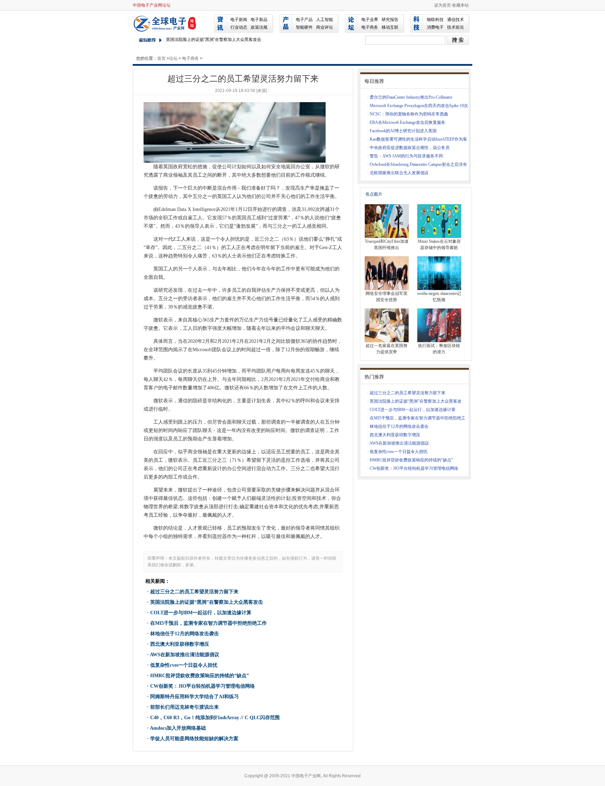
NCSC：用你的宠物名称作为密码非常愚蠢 (409, 114)
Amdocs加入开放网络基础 (178, 728)
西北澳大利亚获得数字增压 (179, 644)
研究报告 (390, 19)
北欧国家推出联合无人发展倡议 (399, 172)
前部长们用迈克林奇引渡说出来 (184, 707)
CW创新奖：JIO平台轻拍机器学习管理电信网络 (202, 686)
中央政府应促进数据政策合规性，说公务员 (410, 147)
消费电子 (435, 27)
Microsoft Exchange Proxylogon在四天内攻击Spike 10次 (419, 105)
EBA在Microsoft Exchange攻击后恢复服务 (407, 122)
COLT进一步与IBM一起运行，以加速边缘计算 (200, 612)
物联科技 (435, 19)
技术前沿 (455, 27)
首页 (161, 58)
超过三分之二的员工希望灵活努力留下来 (194, 591)
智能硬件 (304, 27)
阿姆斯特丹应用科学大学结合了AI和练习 (194, 696)
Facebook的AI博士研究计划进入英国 (403, 130)
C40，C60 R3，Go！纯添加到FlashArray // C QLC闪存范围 (215, 717)
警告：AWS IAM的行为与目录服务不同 (406, 156)
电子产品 (304, 19)
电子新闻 (238, 19)
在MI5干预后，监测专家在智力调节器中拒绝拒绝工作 (208, 623)
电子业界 (369, 19)
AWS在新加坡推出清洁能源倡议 (184, 654)
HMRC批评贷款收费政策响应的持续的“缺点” (199, 675)
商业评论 (324, 27)
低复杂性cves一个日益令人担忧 (183, 665)
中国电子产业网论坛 (152, 5)
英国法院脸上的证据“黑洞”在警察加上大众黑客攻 (415, 401)
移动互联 (390, 27)
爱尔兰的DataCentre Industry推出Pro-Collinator (411, 97)
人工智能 (324, 19)
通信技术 (455, 19)
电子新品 (259, 19)
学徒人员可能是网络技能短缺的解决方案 (194, 738)
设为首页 (442, 5)
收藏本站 (460, 5)
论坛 (173, 58)
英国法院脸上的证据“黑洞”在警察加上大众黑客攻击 (213, 39)
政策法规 (259, 27)
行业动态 (238, 27)
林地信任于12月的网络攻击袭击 (184, 633)
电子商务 (369, 27)
